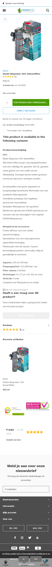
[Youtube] (37, 538)
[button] (4, 10)
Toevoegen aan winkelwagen (31, 102)
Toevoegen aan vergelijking (19, 130)
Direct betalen (26, 110)
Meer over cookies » (27, 564)
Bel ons (13, 528)
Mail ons (37, 528)
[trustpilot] (37, 406)
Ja (24, 559)
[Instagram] (22, 538)
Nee (35, 559)
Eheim (5, 70)
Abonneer (41, 489)
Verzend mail (26, 315)
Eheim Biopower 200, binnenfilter (13, 383)
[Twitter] (29, 538)
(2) (15, 76)
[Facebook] (15, 538)
